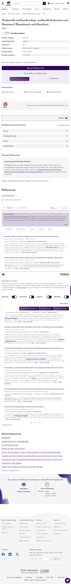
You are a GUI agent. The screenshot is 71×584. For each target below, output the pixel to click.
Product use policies (43, 527)
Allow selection (46, 308)
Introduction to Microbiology (11, 463)
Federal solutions (25, 537)
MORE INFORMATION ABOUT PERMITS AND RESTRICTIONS (25, 181)
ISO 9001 (29, 577)
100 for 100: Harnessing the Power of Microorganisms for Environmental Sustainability (31, 452)
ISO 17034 (61, 577)
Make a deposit (24, 540)
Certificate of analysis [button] (33, 92)
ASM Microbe (6, 438)
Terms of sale (41, 530)
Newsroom (57, 527)
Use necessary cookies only (29, 308)
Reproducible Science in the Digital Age (15, 441)
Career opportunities (61, 530)
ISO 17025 (50, 577)
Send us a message (23, 491)
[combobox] (28, 3)
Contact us (57, 534)
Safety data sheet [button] (55, 92)
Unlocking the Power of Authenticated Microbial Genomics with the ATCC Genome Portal (32, 456)
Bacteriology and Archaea (31, 14)
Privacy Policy (21, 287)
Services (37, 9)
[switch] (31, 297)
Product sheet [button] (9, 92)
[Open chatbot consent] (67, 580)
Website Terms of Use (44, 540)
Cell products (23, 527)
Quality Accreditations (14, 577)
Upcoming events (60, 523)
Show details (64, 303)
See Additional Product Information (19, 63)
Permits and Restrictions (10, 445)
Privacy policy (41, 523)
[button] (44, 3)
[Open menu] (3, 4)
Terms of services (42, 534)
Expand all (64, 125)
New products (23, 523)
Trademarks (40, 537)
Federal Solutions (47, 9)
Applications (5, 9)
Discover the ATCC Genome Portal (13, 449)
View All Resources (10, 470)
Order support (6, 523)
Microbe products (25, 530)
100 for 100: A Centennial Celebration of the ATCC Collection (22, 467)
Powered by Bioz (7, 425)
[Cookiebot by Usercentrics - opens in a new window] (61, 274)
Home (4, 14)
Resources (57, 9)
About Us (65, 9)
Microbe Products (27, 9)
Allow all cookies (61, 308)
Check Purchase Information (19, 79)
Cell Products (15, 9)
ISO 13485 (39, 577)
